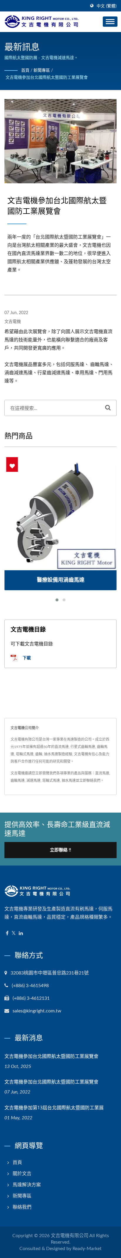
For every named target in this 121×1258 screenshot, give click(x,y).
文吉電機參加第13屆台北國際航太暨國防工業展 (54, 1107)
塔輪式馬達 (51, 780)
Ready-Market (87, 1248)
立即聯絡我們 (89, 780)
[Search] (108, 408)
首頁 (25, 70)
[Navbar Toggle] (110, 21)
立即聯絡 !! (60, 850)
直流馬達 (102, 773)
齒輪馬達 (18, 780)
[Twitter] (13, 933)
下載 (26, 657)
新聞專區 (41, 70)
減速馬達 (33, 780)
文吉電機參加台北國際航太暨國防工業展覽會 (47, 78)
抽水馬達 (69, 780)
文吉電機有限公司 (69, 1235)
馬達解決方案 (27, 1184)
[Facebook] (7, 933)
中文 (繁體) (107, 6)
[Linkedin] (21, 933)
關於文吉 (22, 1173)
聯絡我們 (22, 1207)
